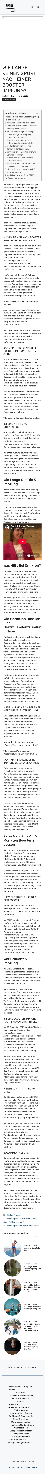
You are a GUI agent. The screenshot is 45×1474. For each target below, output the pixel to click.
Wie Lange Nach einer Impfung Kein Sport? (33, 1308)
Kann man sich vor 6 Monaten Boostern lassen (21, 159)
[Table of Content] (38, 113)
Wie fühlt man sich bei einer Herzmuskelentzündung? (19, 147)
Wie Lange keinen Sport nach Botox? (23, 1225)
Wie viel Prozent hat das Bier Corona (22, 163)
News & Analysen (21, 1419)
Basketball (21, 1392)
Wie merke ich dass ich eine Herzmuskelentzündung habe (21, 141)
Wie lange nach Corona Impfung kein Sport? (32, 1269)
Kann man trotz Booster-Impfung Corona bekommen (21, 153)
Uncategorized (21, 1428)
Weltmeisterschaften (21, 1422)
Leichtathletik (15, 1413)
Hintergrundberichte (21, 1436)
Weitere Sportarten (21, 1398)
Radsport (29, 1413)
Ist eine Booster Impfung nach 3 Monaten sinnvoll (21, 170)
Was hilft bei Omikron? (18, 137)
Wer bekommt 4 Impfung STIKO (20, 175)
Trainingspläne (21, 1410)
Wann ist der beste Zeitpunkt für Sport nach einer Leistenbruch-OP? (32, 1327)
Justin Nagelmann (9, 96)
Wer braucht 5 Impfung (18, 166)
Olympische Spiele (21, 1434)
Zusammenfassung (16, 178)
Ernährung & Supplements (21, 1416)
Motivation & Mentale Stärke (21, 1425)
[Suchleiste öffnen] (32, 7)
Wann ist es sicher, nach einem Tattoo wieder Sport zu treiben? (32, 1288)
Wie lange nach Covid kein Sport (21, 123)
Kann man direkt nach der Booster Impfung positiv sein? (22, 127)
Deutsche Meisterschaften (21, 1395)
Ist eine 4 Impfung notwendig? (20, 132)
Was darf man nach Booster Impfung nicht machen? (22, 118)
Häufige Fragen (9, 99)
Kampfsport (21, 1401)
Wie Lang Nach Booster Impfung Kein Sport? (31, 1347)
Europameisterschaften (21, 1431)
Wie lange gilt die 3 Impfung (20, 135)
